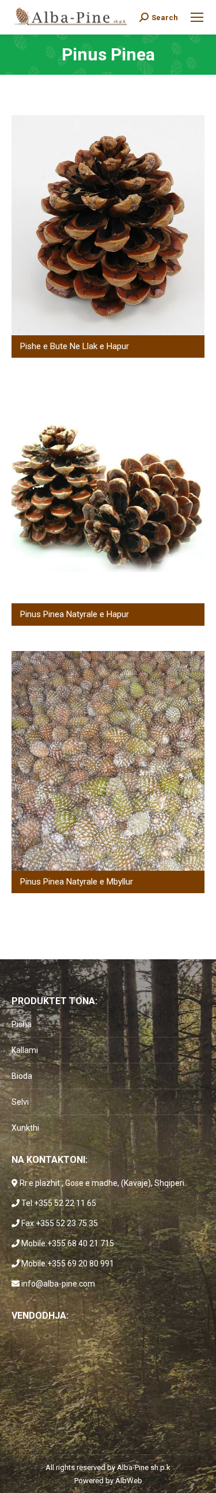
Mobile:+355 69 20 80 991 (67, 1263)
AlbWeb (128, 1480)
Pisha (22, 1024)
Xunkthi (25, 1127)
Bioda (22, 1076)
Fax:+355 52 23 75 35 (59, 1223)
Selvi (20, 1102)
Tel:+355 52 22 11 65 (58, 1203)
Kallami (25, 1050)
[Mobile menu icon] (197, 17)
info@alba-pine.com (58, 1283)
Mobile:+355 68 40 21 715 (67, 1243)
